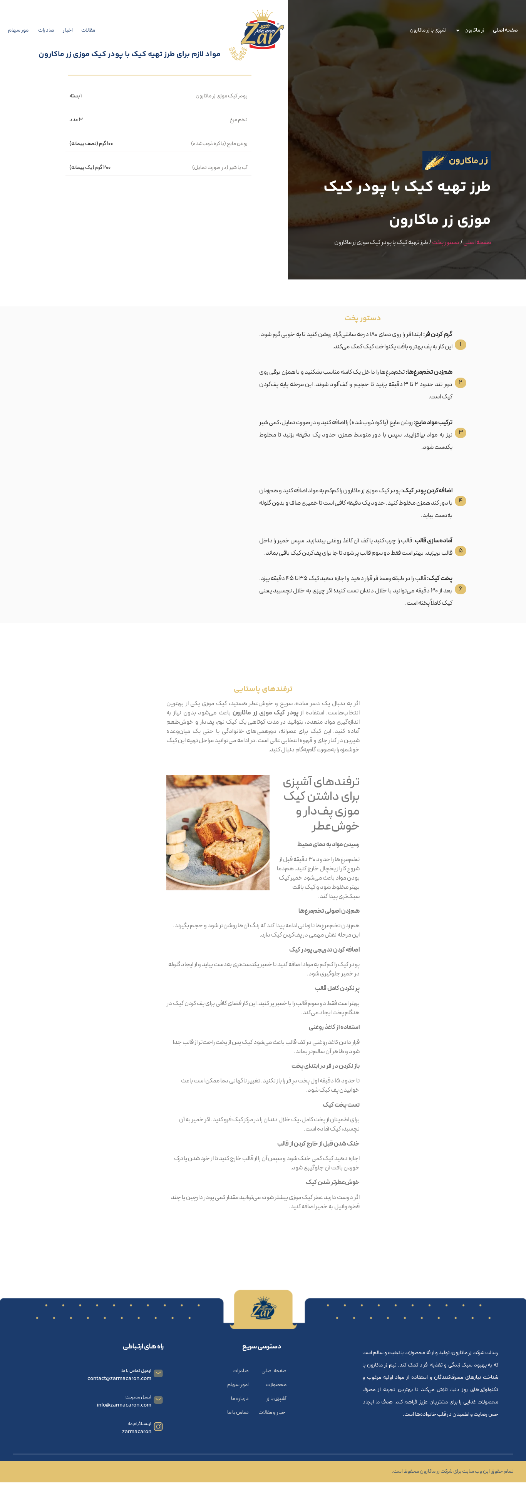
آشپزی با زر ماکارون (428, 30)
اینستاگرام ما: (139, 1423)
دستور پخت (445, 242)
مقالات (88, 30)
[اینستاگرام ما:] (158, 1426)
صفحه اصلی (505, 30)
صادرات (46, 30)
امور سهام (19, 30)
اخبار (68, 30)
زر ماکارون (474, 30)
